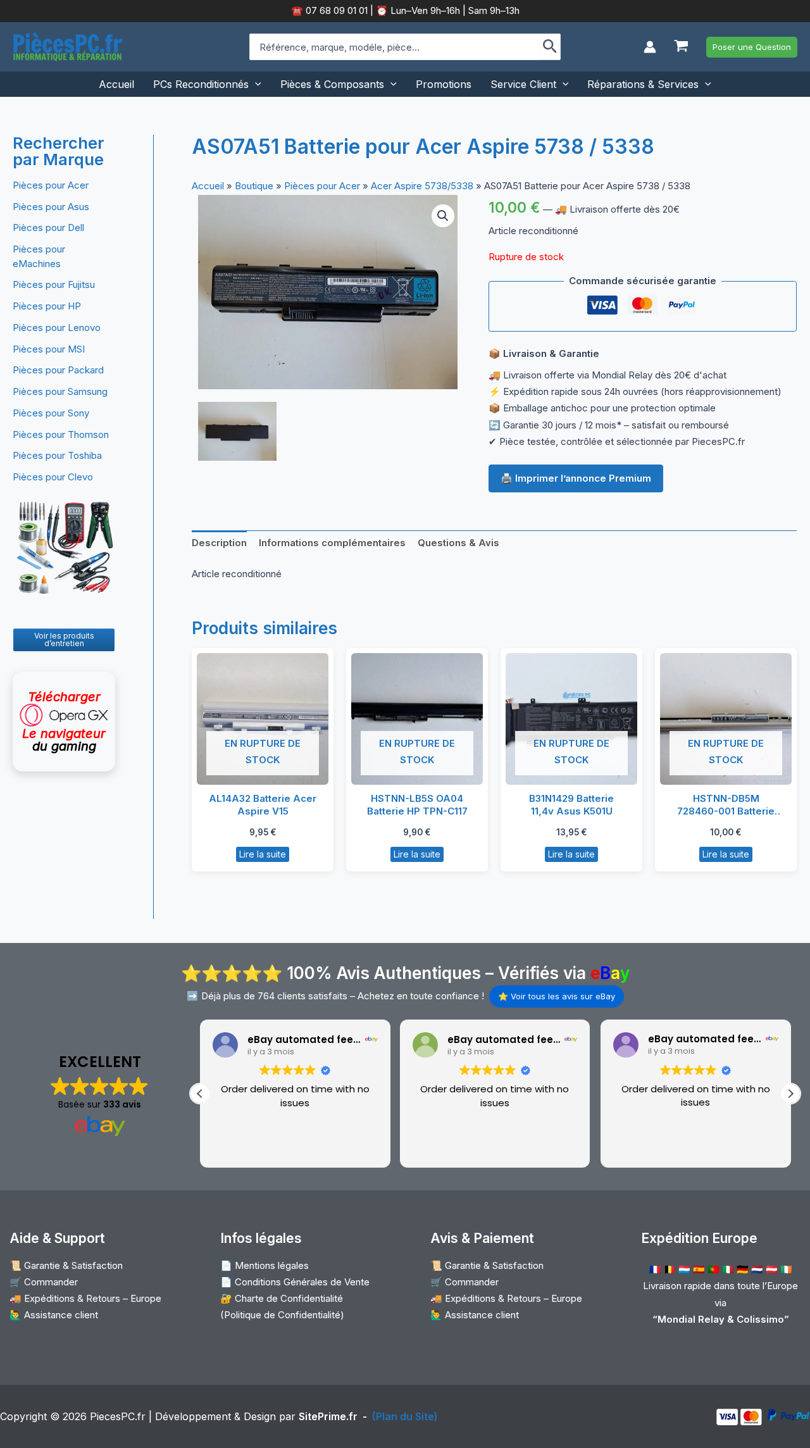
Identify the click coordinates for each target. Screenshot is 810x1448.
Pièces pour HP (47, 306)
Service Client (523, 84)
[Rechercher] (550, 46)
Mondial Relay (691, 1319)
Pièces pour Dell (48, 228)
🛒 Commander (43, 1282)
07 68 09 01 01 (335, 10)
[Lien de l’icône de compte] (650, 47)
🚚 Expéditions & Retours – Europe (85, 1298)
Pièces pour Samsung (60, 391)
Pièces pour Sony (51, 413)
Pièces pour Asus (51, 207)
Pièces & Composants (332, 84)
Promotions (443, 84)
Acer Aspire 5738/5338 (422, 186)
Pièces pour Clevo (53, 477)
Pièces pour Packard (58, 370)
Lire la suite (262, 854)
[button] (751, 47)
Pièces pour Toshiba (57, 455)
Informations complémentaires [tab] (332, 543)
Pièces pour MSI (49, 349)
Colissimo (760, 1319)
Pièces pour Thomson (61, 434)
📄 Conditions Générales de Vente (295, 1282)
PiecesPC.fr (118, 1416)
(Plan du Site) (405, 1416)
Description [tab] (219, 543)
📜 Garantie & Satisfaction (66, 1265)
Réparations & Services (643, 84)
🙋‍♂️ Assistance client (53, 1315)
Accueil (116, 84)
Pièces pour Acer (51, 185)
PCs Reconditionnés (201, 84)
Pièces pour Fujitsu (54, 284)
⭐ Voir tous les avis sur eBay (556, 996)
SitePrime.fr (328, 1416)
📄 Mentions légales (264, 1265)
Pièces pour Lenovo (57, 327)
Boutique (254, 186)
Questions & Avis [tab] (458, 543)
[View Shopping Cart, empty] (681, 47)
